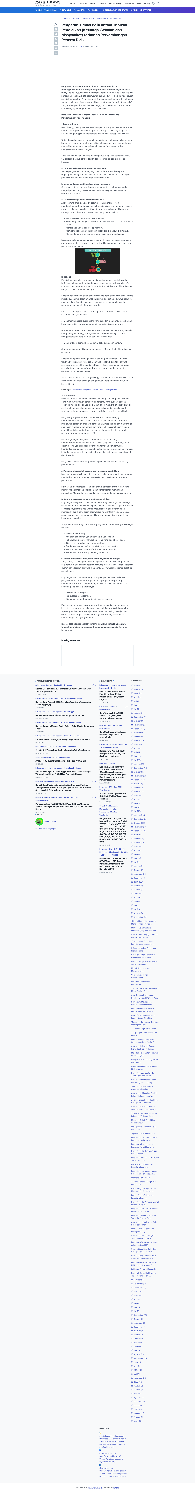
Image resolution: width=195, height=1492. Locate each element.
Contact (102, 3)
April (137, 697)
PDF (100, 852)
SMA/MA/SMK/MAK (43, 800)
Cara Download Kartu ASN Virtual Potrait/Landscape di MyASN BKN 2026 (111, 1459)
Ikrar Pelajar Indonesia (54, 781)
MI (124, 849)
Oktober (138, 721)
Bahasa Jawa (40, 698)
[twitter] (56, 34)
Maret (137, 693)
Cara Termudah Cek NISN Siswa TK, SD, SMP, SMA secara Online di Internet (111, 715)
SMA (115, 725)
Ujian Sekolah (104, 790)
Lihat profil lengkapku (46, 828)
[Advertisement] (97, 66)
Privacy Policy (115, 3)
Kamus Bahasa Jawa (72, 736)
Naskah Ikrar (69, 781)
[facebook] (56, 29)
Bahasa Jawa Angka (55, 698)
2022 (137, 1362)
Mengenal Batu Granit (140, 1178)
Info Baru (112, 706)
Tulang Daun (61, 746)
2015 (137, 685)
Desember (139, 729)
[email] (56, 53)
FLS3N (47, 797)
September (139, 717)
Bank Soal (103, 763)
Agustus (138, 713)
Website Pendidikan (47, 2)
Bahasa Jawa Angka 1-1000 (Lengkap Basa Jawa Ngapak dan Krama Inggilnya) (112, 753)
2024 (137, 1370)
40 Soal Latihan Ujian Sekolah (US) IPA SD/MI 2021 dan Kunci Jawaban (113, 796)
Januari (138, 736)
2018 (137, 835)
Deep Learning (143, 3)
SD (105, 852)
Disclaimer (129, 3)
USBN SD (114, 855)
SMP (120, 725)
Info (109, 725)
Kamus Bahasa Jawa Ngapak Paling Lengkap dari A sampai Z (62, 739)
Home (72, 3)
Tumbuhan (72, 746)
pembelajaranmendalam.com (111, 1436)
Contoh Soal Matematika (108, 806)
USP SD (112, 763)
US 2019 (124, 852)
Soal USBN (118, 787)
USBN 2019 (105, 855)
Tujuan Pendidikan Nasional (143, 1133)
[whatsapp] (56, 39)
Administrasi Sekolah (43, 685)
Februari (138, 689)
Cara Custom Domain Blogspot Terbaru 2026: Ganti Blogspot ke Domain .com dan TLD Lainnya (113, 1474)
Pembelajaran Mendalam (108, 812)
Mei (136, 701)
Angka (37, 757)
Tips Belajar (103, 815)
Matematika (103, 809)
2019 (138, 882)
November (139, 725)
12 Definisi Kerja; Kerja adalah (143, 1029)
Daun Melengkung (42, 746)
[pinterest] (56, 48)
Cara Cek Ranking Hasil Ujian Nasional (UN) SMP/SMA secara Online (112, 734)
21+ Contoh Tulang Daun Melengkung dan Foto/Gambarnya (62, 750)
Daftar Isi (83, 3)
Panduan (74, 797)
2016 (138, 732)
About (92, 3)
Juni (136, 705)
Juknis (66, 797)
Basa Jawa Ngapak (55, 712)
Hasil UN (102, 725)
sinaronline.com (106, 1468)
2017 (138, 784)
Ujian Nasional (104, 728)
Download (68, 685)
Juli (136, 709)
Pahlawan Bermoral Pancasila (143, 1269)
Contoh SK (58, 685)
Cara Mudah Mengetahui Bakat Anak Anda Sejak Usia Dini (96, 390)
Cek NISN (103, 706)
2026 (137, 1409)
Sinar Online (50, 821)
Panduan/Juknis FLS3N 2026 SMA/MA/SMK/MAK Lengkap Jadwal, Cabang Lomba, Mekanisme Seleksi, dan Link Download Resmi (64, 806)
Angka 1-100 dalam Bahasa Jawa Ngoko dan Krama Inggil (61, 761)
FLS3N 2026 (57, 797)
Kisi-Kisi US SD (115, 849)
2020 (137, 1291)
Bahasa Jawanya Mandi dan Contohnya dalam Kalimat (59, 715)
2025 (137, 1382)
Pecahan (113, 809)
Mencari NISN (104, 709)
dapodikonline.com (107, 1453)
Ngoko (79, 698)
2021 (138, 1331)
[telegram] (56, 43)
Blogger (116, 1487)
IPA (53, 746)
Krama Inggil (70, 698)
